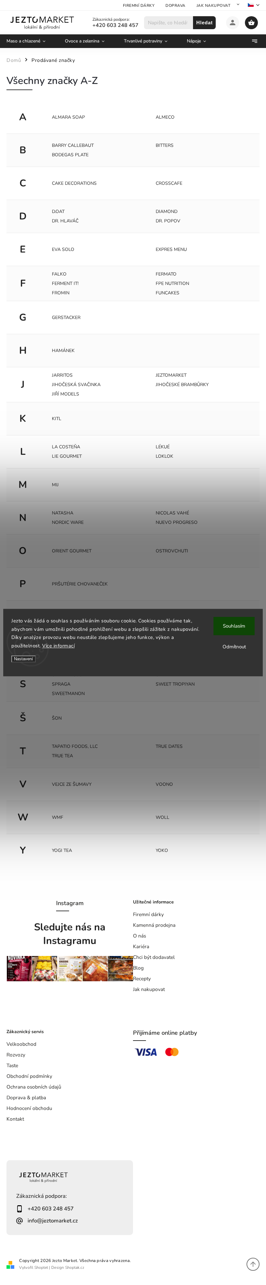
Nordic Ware (68, 522)
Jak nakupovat (214, 5)
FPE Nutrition (172, 283)
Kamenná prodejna (154, 925)
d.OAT (58, 211)
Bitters (165, 145)
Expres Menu (171, 249)
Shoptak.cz (74, 1267)
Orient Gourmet (71, 551)
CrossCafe (169, 183)
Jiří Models (65, 394)
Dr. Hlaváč (65, 221)
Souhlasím (234, 626)
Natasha (62, 513)
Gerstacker (66, 317)
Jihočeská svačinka (76, 385)
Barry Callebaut (73, 145)
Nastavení (23, 658)
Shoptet (41, 1267)
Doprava (175, 5)
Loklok (164, 456)
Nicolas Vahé (172, 513)
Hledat (204, 22)
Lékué (163, 447)
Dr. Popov (168, 221)
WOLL (162, 817)
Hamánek (63, 351)
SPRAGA (61, 684)
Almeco (165, 117)
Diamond (166, 211)
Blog (138, 967)
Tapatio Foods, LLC (75, 746)
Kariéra (141, 946)
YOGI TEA (62, 850)
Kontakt (15, 1118)
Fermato (166, 274)
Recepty (142, 978)
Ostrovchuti (172, 551)
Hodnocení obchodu (29, 1108)
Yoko (162, 850)
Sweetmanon (68, 693)
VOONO (164, 784)
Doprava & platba (26, 1097)
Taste (12, 1065)
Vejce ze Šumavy (71, 784)
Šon (57, 718)
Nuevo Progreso (177, 522)
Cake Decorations (74, 183)
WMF (57, 817)
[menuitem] (30, 41)
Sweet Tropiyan (175, 684)
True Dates (169, 746)
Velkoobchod (21, 1044)
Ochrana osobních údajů (33, 1086)
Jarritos (62, 375)
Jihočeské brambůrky (182, 385)
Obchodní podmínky (29, 1076)
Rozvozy (15, 1054)
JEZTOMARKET (171, 375)
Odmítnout (234, 646)
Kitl (56, 419)
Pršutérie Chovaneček (80, 584)
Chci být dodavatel (154, 957)
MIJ (55, 485)
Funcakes (167, 293)
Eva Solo (63, 249)
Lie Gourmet (67, 456)
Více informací (58, 645)
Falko (59, 274)
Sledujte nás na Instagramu (69, 934)
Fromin (60, 293)
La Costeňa (66, 447)
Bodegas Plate (70, 155)
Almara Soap (68, 117)
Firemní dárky (139, 5)
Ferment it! (65, 283)
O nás (139, 935)
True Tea (62, 756)
